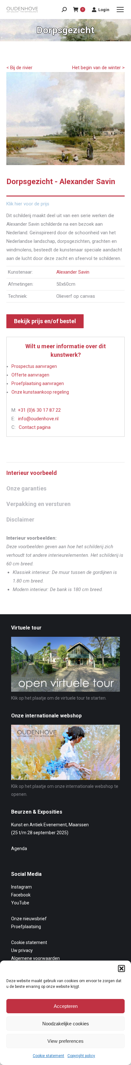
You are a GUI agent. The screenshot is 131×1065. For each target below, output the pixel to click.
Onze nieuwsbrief (29, 918)
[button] (121, 968)
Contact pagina (35, 427)
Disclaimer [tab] (20, 519)
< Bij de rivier (19, 67)
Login (103, 9)
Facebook (21, 894)
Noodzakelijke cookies (65, 1023)
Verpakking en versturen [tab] (38, 504)
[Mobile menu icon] (120, 9)
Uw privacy (22, 950)
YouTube (20, 902)
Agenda (19, 848)
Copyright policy (81, 1056)
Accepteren (66, 1006)
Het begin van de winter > (98, 67)
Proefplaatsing (26, 926)
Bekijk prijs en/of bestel (45, 321)
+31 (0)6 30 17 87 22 (39, 410)
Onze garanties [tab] (26, 488)
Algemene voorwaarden (35, 958)
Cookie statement (48, 1056)
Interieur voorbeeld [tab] (31, 472)
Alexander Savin (72, 272)
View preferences (65, 1041)
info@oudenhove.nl (38, 419)
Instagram (21, 886)
